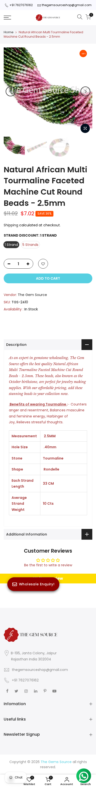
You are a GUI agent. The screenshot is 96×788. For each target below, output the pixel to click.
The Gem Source (32, 294)
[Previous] (11, 91)
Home (9, 32)
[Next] (85, 91)
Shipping (11, 225)
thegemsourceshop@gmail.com (67, 5)
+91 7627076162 (21, 5)
